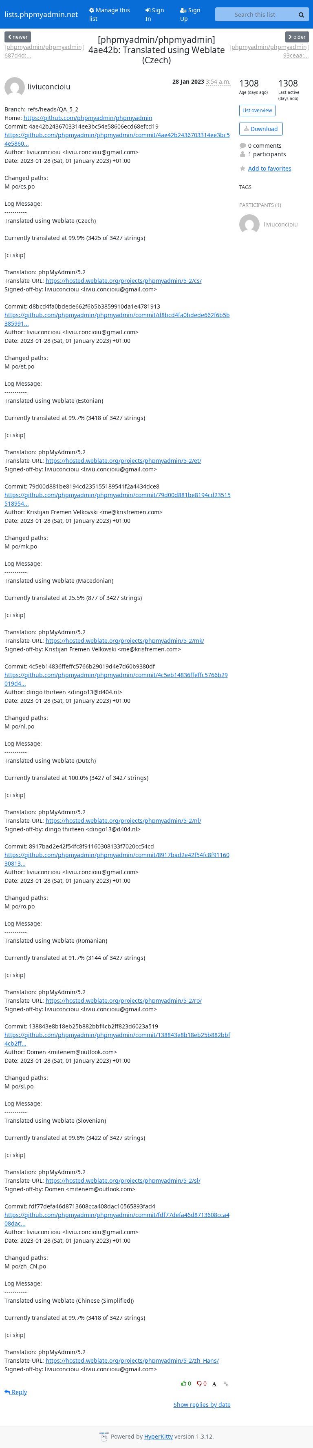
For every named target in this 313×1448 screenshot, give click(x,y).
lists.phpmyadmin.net (41, 14)
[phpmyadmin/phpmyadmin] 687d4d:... (44, 51)
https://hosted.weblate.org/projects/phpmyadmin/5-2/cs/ (124, 280)
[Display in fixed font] (214, 1384)
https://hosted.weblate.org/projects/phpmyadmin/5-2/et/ (123, 460)
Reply (18, 1392)
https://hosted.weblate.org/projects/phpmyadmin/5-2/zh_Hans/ (132, 1360)
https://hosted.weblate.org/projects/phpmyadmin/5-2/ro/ (124, 1000)
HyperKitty (158, 1436)
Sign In (154, 14)
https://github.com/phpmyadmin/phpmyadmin (88, 118)
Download (263, 129)
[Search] (301, 14)
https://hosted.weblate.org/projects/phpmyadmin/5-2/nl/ (123, 820)
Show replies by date (202, 1404)
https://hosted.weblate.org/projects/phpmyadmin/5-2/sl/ (123, 1180)
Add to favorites (269, 168)
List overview (257, 110)
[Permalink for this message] (226, 1384)
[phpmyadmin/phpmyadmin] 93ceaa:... (269, 51)
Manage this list (109, 14)
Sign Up (190, 14)
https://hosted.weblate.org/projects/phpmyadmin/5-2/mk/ (125, 640)
